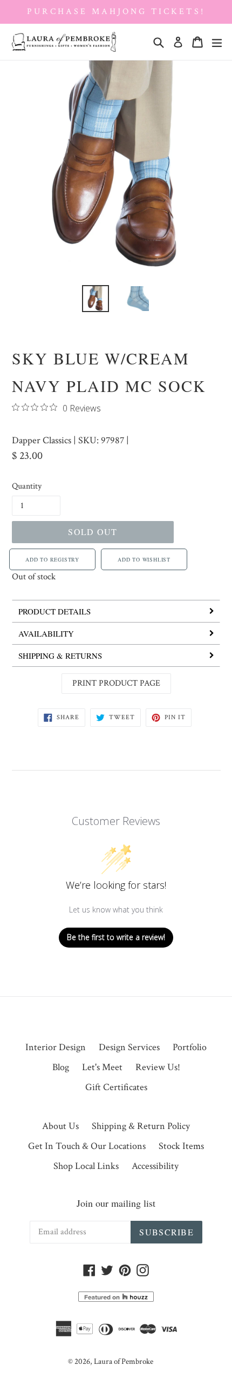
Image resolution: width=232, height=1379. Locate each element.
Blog (60, 1067)
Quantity (27, 486)
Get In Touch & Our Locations (87, 1146)
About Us (60, 1126)
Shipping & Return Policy (141, 1126)
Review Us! (157, 1067)
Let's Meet (102, 1067)
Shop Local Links (86, 1166)
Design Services (129, 1047)
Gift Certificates (116, 1087)
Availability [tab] (46, 633)
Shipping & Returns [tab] (60, 655)
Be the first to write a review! (116, 937)
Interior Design (55, 1047)
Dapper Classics (41, 440)
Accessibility (155, 1166)
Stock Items (181, 1146)
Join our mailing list (116, 1203)
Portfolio (190, 1047)
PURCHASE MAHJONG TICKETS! (115, 11)
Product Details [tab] (54, 611)
